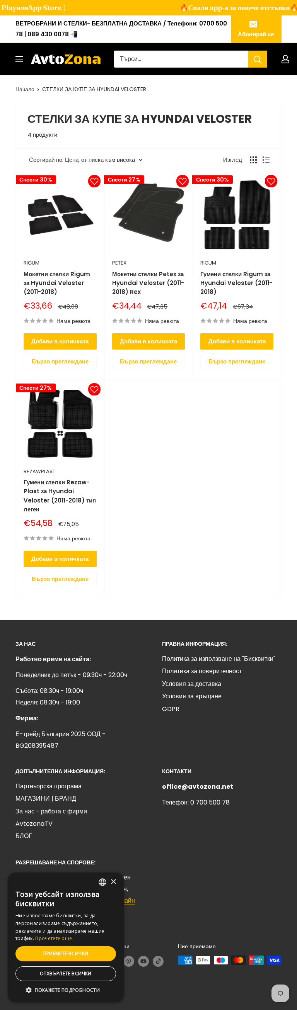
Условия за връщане (192, 696)
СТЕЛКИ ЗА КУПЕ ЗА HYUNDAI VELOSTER (94, 89)
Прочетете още (53, 938)
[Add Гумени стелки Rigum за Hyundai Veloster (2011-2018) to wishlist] (271, 181)
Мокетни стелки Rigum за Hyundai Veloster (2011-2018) (57, 283)
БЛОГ (23, 836)
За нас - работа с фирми (51, 811)
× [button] (113, 882)
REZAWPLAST (39, 471)
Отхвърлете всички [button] (66, 973)
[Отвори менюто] (19, 59)
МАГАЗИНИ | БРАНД (45, 798)
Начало (24, 89)
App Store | (37, 7)
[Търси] (257, 59)
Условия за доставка (191, 683)
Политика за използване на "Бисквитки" (218, 658)
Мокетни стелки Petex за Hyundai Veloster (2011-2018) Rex (148, 283)
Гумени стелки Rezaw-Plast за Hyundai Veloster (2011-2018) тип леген (60, 495)
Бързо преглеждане (60, 361)
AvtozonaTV (34, 823)
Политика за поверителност (202, 671)
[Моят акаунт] (285, 59)
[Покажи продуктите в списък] (266, 159)
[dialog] (66, 937)
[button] (65, 990)
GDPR (170, 708)
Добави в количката (60, 341)
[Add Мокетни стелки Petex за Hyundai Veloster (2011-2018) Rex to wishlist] (182, 181)
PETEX (119, 263)
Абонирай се (256, 34)
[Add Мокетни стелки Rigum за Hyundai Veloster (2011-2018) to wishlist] (94, 181)
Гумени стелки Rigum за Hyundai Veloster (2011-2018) (236, 283)
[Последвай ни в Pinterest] (128, 961)
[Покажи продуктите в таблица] (253, 159)
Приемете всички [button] (66, 953)
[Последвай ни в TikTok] (158, 961)
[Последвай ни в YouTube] (143, 961)
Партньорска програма (48, 786)
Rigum (31, 263)
